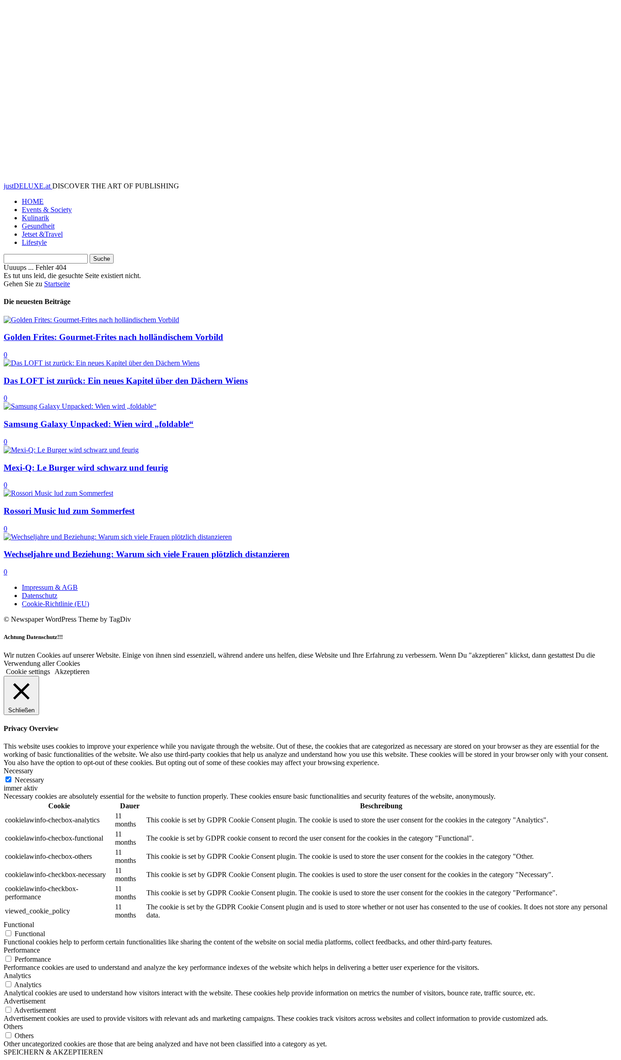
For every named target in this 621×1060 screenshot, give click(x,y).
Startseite (57, 284)
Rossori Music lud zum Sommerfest (69, 511)
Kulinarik (35, 218)
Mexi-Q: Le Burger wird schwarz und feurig (86, 467)
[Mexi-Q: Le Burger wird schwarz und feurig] (71, 450)
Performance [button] (22, 950)
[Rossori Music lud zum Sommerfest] (58, 493)
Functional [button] (19, 924)
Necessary (29, 780)
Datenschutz (39, 595)
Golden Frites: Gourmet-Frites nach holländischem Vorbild (113, 337)
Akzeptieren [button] (72, 671)
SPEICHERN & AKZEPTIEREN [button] (53, 1052)
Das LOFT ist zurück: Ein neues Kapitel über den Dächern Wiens (126, 380)
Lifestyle (34, 242)
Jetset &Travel (42, 234)
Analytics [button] (17, 975)
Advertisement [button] (24, 1001)
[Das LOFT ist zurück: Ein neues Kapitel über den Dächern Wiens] (102, 363)
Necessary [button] (18, 771)
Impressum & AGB (50, 587)
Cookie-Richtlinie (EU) (55, 604)
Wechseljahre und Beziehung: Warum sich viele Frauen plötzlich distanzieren (147, 554)
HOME (33, 201)
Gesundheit (38, 226)
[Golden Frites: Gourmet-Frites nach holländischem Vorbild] (91, 320)
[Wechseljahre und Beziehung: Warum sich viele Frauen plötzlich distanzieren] (118, 537)
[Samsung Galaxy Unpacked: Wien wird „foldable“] (80, 406)
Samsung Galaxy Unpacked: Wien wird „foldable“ (99, 424)
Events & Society (47, 209)
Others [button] (13, 1026)
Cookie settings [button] (28, 671)
